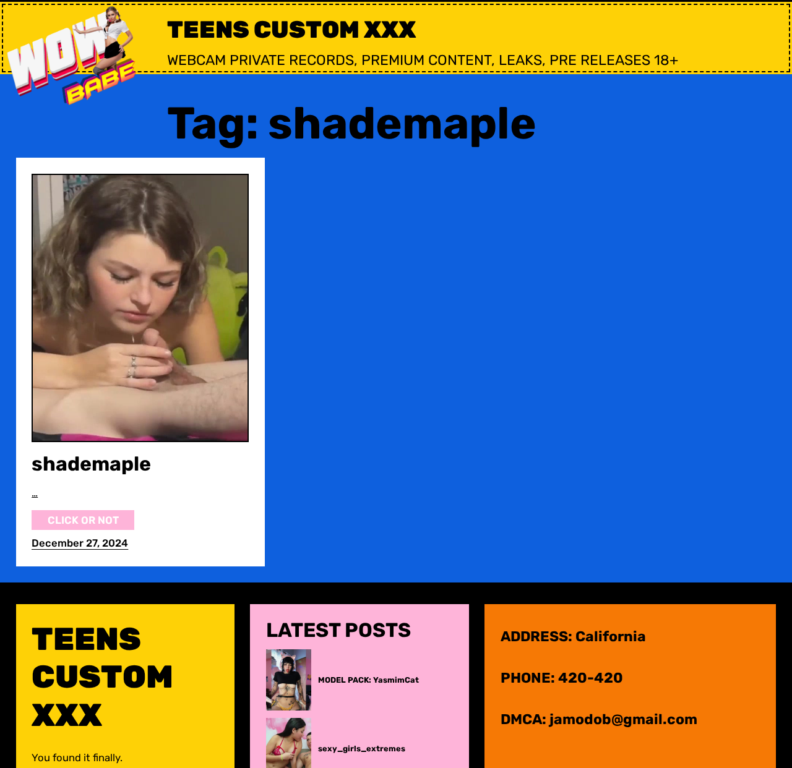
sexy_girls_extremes (361, 748)
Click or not (83, 520)
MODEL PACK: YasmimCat (368, 680)
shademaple (91, 464)
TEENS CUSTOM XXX (291, 29)
